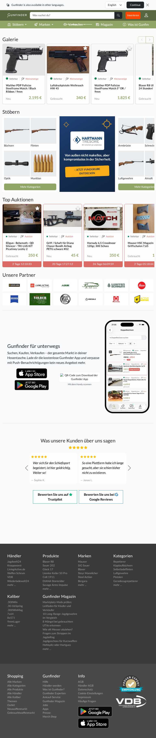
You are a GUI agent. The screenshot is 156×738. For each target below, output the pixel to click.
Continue (135, 4)
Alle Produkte (15, 689)
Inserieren (133, 15)
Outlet (11, 705)
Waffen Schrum (16, 573)
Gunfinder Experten (54, 693)
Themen (12, 701)
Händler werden (52, 685)
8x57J (11, 617)
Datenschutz (85, 689)
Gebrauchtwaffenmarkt (21, 712)
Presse (47, 712)
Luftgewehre (120, 573)
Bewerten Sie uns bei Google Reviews (99, 496)
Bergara (82, 581)
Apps (46, 708)
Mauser (82, 561)
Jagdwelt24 (14, 561)
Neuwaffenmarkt (17, 708)
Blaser (81, 569)
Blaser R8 (48, 561)
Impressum (84, 697)
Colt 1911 (49, 577)
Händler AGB (85, 685)
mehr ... (11, 584)
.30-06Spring (15, 606)
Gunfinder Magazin (54, 701)
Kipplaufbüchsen (122, 565)
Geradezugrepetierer (125, 581)
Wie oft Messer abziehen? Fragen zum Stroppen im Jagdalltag (58, 633)
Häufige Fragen (87, 701)
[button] (145, 15)
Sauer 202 (49, 565)
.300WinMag (15, 610)
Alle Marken (14, 681)
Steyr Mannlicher (88, 573)
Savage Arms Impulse (55, 584)
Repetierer (119, 561)
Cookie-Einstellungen (90, 693)
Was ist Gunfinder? (53, 689)
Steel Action (85, 577)
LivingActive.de (16, 569)
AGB (80, 681)
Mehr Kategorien (30, 186)
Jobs (45, 705)
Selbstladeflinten (123, 569)
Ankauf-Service (52, 697)
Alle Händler (14, 693)
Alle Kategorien (16, 685)
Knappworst (14, 565)
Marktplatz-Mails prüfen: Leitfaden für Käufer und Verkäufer (57, 605)
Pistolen (118, 577)
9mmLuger (13, 621)
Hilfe (45, 681)
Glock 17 (48, 569)
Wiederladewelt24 (18, 581)
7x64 (10, 613)
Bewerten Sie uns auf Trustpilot (53, 496)
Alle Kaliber (14, 697)
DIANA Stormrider (53, 581)
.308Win (12, 602)
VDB (10, 577)
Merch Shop (49, 716)
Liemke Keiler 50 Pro (55, 573)
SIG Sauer (84, 565)
